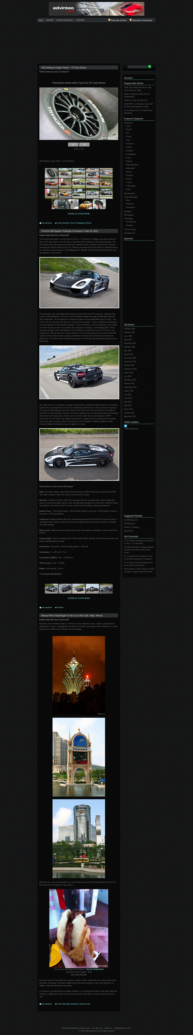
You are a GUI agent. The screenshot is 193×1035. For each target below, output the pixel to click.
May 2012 (128, 402)
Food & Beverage (64, 1004)
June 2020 (128, 336)
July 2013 (127, 376)
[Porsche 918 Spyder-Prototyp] (78, 282)
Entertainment (129, 193)
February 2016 (129, 347)
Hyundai (130, 151)
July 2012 (127, 395)
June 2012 (128, 398)
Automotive (65, 223)
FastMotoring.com (131, 520)
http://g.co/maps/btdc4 (95, 969)
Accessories (131, 222)
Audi (59, 223)
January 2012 (129, 413)
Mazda (129, 161)
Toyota (129, 182)
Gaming (130, 225)
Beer (128, 200)
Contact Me (80, 20)
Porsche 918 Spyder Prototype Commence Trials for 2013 (69, 231)
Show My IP (128, 531)
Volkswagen (131, 186)
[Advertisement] (96, 43)
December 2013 (130, 358)
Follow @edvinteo (131, 429)
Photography (80, 223)
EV (128, 133)
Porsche (89, 223)
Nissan (129, 172)
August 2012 (129, 391)
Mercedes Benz (133, 165)
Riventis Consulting (131, 527)
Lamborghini (131, 154)
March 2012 (128, 409)
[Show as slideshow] (79, 214)
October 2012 (129, 383)
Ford (128, 140)
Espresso (130, 204)
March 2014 (128, 354)
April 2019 (128, 340)
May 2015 (128, 351)
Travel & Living (84, 1004)
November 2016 (130, 343)
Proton (129, 179)
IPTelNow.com (129, 524)
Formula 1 (130, 144)
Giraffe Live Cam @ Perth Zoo (135, 100)
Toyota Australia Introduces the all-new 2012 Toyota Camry (139, 550)
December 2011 (130, 416)
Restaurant (75, 1004)
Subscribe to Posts (118, 20)
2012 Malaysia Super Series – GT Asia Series (63, 67)
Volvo (129, 189)
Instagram (128, 211)
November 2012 (130, 380)
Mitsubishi (130, 168)
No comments (47, 223)
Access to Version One (64, 20)
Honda (129, 147)
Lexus (129, 158)
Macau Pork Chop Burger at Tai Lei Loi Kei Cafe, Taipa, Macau (72, 615)
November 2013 (130, 362)
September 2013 (130, 369)
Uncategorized (129, 233)
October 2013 (129, 365)
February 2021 (129, 332)
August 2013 (129, 373)
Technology (128, 219)
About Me (49, 20)
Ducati (129, 129)
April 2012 (128, 405)
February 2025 (129, 329)
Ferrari (72, 223)
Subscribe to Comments (142, 20)
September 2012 (130, 387)
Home (41, 20)
